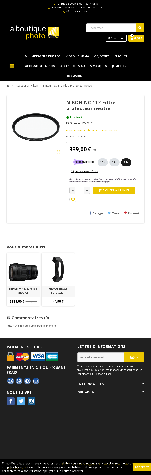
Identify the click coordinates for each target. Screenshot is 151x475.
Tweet (116, 213)
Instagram (31, 401)
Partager (98, 213)
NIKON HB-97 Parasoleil (58, 291)
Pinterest (133, 213)
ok (136, 357)
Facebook (11, 401)
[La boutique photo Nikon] (33, 32)
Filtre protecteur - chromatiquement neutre (91, 130)
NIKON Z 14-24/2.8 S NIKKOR (23, 291)
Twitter (21, 401)
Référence (73, 123)
